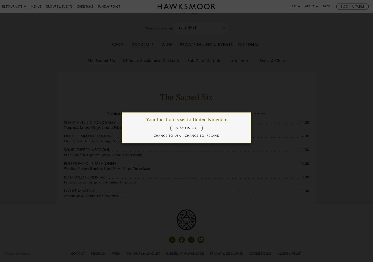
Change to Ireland (202, 135)
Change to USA (167, 135)
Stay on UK (186, 128)
